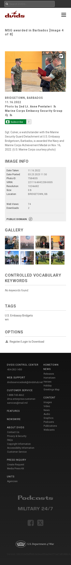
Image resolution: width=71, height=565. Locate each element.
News (47, 410)
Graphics (48, 418)
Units (10, 476)
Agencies (12, 481)
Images (48, 402)
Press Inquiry (16, 460)
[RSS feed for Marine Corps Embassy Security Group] (11, 115)
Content (49, 397)
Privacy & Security (16, 436)
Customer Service (17, 451)
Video (47, 406)
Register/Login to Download (27, 341)
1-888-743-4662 (15, 395)
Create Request (15, 464)
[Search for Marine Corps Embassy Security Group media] (6, 115)
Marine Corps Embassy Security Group (33, 110)
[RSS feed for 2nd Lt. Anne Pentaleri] (55, 106)
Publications (50, 426)
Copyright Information (19, 444)
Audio (47, 414)
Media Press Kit (15, 468)
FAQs (10, 440)
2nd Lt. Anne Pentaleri (35, 106)
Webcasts (49, 429)
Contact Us (13, 432)
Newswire (14, 419)
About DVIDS (15, 427)
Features (13, 411)
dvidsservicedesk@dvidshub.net (25, 382)
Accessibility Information (20, 448)
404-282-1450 (14, 369)
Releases (49, 373)
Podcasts (49, 422)
